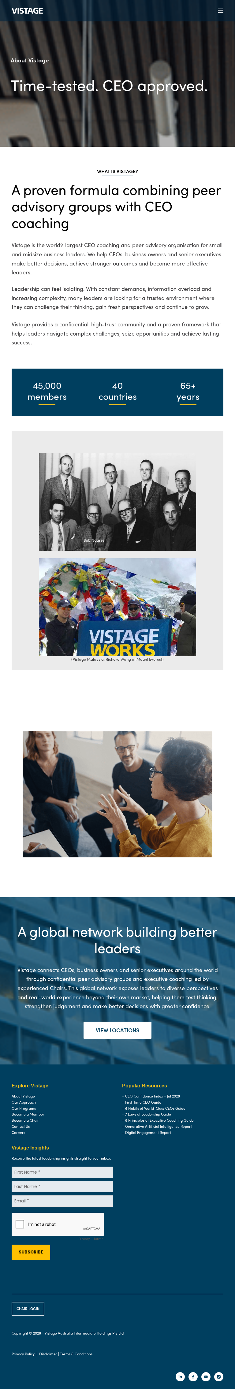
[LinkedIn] (180, 1376)
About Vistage (23, 1096)
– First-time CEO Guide (141, 1101)
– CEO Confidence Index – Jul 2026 (151, 1096)
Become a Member (28, 1114)
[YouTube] (206, 1376)
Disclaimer (48, 1353)
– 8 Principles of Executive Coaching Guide (158, 1120)
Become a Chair (25, 1120)
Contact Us (21, 1126)
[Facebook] (193, 1376)
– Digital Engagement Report (146, 1132)
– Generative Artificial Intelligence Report (157, 1126)
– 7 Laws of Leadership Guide (146, 1114)
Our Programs (24, 1107)
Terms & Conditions (76, 1353)
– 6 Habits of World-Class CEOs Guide (153, 1107)
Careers (18, 1132)
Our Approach (24, 1101)
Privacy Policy (23, 1353)
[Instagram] (218, 1376)
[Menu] (220, 10)
